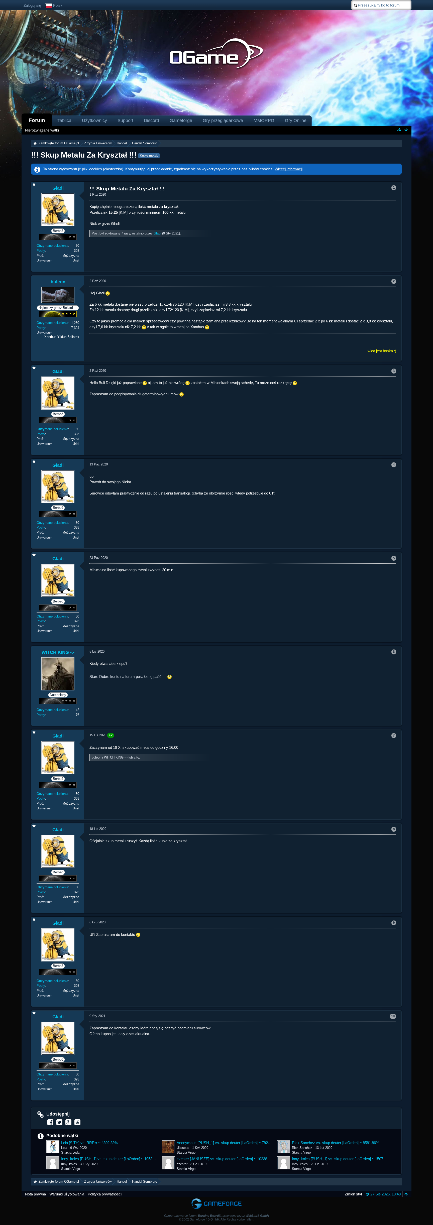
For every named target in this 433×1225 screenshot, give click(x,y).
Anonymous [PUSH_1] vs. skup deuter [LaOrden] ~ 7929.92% (224, 1143)
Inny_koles (69, 1164)
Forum (37, 120)
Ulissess (183, 1148)
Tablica (64, 120)
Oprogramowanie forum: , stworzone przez (216, 1215)
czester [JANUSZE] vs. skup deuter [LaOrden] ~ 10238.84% (224, 1159)
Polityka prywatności (105, 1194)
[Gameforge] (216, 1199)
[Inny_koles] (52, 1162)
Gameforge (181, 120)
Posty (41, 251)
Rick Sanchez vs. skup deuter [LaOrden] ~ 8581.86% (335, 1143)
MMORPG (264, 120)
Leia (64, 1148)
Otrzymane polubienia (52, 246)
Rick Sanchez (302, 1148)
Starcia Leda (70, 1152)
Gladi (157, 233)
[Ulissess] (168, 1146)
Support (125, 120)
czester (182, 1164)
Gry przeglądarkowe (223, 120)
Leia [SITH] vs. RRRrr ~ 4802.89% (89, 1143)
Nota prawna (35, 1194)
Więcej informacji (288, 169)
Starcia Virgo (186, 1152)
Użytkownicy (94, 120)
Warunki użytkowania (66, 1194)
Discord (151, 120)
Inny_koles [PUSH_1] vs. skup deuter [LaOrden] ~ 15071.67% (339, 1159)
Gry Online (295, 120)
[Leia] (52, 1146)
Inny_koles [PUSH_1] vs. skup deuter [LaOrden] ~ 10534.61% (108, 1159)
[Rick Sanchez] (283, 1146)
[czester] (168, 1162)
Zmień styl (353, 1194)
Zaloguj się (32, 5)
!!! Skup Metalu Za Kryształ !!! (84, 155)
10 (393, 1016)
